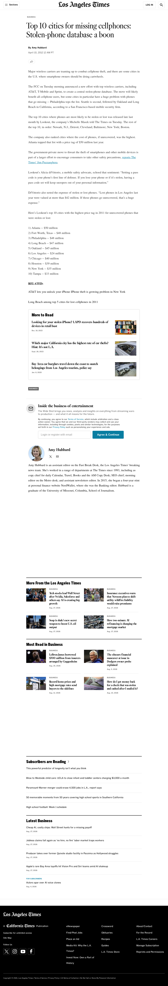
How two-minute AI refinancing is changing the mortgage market (122, 623)
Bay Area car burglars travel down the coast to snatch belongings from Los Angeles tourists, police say (65, 366)
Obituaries (107, 933)
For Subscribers (34, 879)
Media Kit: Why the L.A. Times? (79, 948)
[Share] (31, 61)
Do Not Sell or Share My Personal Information (98, 978)
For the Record (144, 933)
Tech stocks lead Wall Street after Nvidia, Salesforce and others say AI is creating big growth (64, 598)
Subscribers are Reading (46, 761)
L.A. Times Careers (146, 939)
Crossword (107, 926)
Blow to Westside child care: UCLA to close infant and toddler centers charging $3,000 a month (77, 778)
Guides (105, 945)
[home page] (84, 4)
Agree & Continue (108, 434)
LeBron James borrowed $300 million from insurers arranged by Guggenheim (64, 658)
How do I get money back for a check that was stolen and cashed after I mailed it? (122, 685)
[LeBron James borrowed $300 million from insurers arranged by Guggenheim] (36, 656)
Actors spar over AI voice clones (43, 883)
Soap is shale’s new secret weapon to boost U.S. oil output (63, 623)
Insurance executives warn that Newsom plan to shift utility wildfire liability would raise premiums (121, 598)
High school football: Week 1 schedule (46, 807)
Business (31, 17)
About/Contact (144, 926)
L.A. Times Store (110, 952)
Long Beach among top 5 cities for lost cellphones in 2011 (63, 302)
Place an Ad (72, 939)
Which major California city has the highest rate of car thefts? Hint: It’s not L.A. (70, 345)
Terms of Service (76, 419)
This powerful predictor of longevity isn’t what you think (56, 768)
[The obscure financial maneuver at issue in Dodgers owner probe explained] (94, 656)
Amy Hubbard (59, 450)
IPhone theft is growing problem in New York (98, 292)
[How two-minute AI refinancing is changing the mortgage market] (94, 622)
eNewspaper (73, 926)
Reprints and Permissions (150, 952)
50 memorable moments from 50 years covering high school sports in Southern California (74, 797)
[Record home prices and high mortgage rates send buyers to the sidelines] (36, 683)
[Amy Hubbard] (36, 453)
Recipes (105, 939)
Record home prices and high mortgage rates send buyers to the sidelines (63, 685)
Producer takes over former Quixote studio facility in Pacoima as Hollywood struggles (72, 853)
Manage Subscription (147, 945)
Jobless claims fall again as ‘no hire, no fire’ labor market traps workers (65, 840)
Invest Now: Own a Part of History (80, 960)
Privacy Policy (59, 427)
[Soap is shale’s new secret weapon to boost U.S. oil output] (36, 622)
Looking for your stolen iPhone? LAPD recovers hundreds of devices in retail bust (70, 324)
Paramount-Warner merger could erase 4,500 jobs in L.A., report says (64, 788)
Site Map (7, 938)
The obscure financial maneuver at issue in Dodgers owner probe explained (119, 660)
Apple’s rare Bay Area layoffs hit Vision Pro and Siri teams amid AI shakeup (67, 866)
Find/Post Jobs (74, 933)
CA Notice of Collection (70, 978)
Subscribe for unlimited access (17, 933)
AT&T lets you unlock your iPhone (49, 292)
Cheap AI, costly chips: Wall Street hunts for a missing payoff (59, 827)
